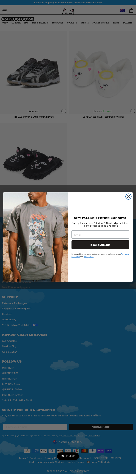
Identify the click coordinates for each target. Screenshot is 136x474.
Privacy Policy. (89, 257)
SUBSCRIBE (100, 245)
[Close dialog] (128, 197)
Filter (70, 456)
